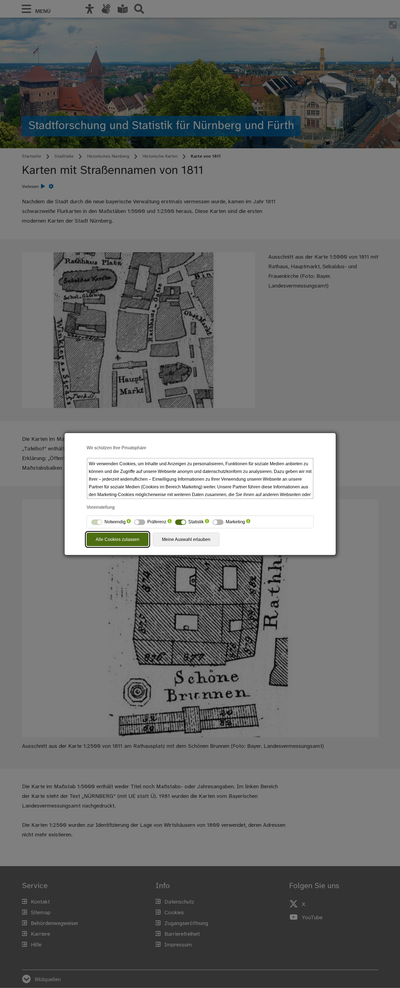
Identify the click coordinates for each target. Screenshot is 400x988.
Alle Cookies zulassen (117, 539)
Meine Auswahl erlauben (186, 539)
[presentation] (128, 522)
